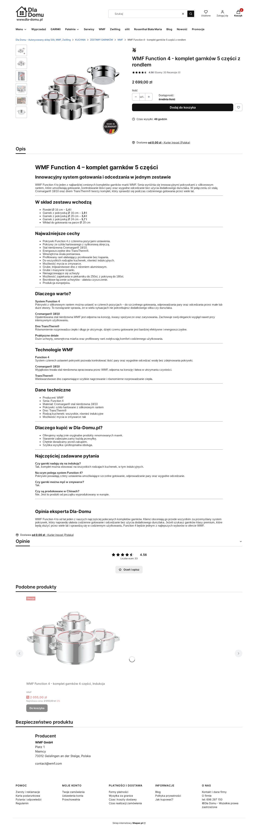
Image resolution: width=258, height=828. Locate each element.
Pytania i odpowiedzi (28, 799)
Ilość (135, 90)
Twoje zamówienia (73, 791)
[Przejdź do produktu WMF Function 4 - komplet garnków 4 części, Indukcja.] (73, 637)
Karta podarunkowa (28, 795)
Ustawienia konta (72, 795)
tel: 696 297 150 (212, 799)
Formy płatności (118, 791)
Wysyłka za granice (121, 795)
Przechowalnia (71, 799)
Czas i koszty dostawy (123, 799)
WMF (120, 39)
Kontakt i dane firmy (214, 791)
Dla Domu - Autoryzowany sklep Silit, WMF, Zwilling (43, 39)
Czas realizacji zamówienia (125, 803)
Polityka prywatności (168, 795)
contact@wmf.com (48, 763)
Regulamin (22, 803)
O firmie (207, 795)
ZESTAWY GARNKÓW (101, 39)
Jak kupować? (164, 799)
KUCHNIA (80, 39)
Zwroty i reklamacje (28, 791)
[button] (190, 14)
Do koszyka (36, 708)
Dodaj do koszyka (183, 107)
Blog (158, 791)
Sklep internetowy (128, 823)
